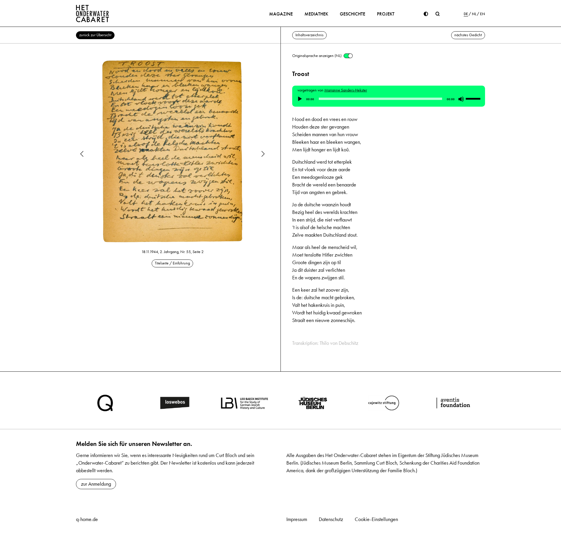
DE (466, 14)
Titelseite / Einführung (172, 263)
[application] (388, 99)
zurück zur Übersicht (95, 34)
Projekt (385, 14)
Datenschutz (331, 519)
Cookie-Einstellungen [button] (376, 519)
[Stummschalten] (461, 99)
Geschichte (352, 14)
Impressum (296, 519)
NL (474, 14)
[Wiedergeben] (300, 99)
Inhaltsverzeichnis (309, 34)
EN (482, 14)
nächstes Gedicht (468, 34)
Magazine (281, 14)
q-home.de (87, 519)
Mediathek (316, 14)
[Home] (92, 13)
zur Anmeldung (96, 484)
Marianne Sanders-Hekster (345, 90)
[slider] (474, 98)
